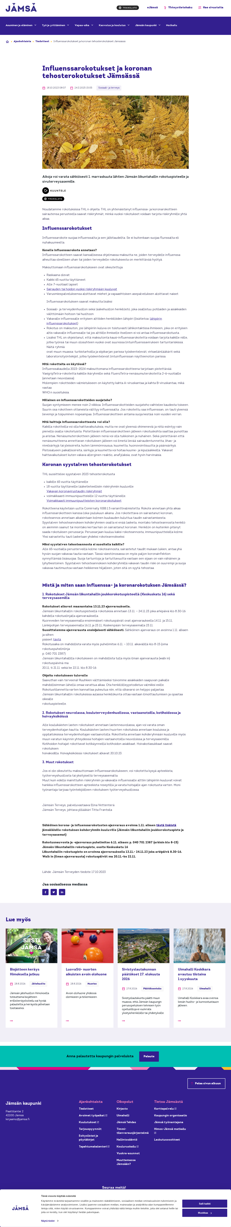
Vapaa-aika (82, 25)
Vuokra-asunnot (128, 1153)
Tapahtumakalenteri (94, 1146)
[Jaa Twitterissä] (54, 892)
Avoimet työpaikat (93, 1115)
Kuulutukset (89, 1122)
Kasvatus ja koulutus (112, 25)
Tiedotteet (42, 41)
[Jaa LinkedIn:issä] (62, 892)
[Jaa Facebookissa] (45, 892)
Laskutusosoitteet (167, 1139)
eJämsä (152, 7)
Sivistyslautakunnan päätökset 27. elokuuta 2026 (141, 974)
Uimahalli (123, 1115)
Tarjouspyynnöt (90, 1129)
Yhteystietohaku (180, 7)
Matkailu (171, 25)
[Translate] (128, 8)
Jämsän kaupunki (146, 25)
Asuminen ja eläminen (19, 25)
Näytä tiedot (48, 1220)
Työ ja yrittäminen (54, 25)
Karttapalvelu (165, 1108)
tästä (57, 639)
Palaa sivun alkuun (208, 1083)
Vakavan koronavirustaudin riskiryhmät (74, 491)
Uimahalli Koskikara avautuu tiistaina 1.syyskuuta (194, 974)
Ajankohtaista (22, 41)
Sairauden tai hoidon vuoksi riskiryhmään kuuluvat (82, 289)
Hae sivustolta (213, 7)
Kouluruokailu (127, 1146)
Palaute (149, 1056)
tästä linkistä (166, 825)
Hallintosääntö (127, 1139)
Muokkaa (203, 1212)
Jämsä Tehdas (126, 1122)
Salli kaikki (205, 1203)
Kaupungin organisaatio (170, 1115)
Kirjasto (122, 1108)
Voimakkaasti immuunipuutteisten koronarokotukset (84, 500)
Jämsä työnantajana (168, 1122)
